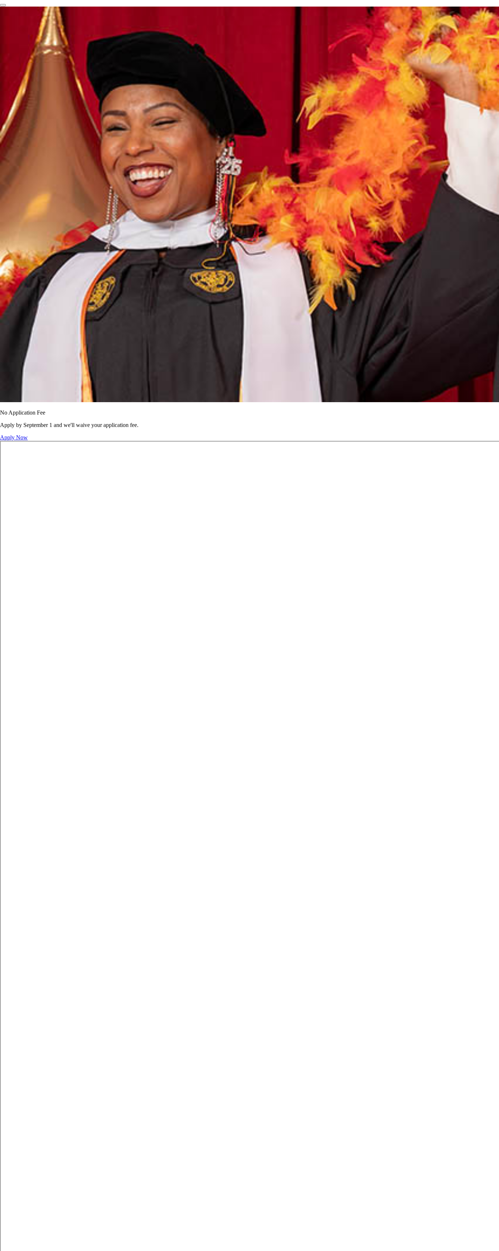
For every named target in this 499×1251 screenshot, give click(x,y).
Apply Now (14, 437)
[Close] (3, 5)
